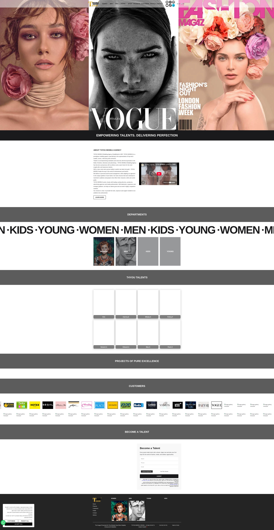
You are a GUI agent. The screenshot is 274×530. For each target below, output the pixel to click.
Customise (11, 521)
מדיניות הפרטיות (173, 484)
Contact (159, 3)
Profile (153, 3)
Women (104, 3)
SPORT (130, 3)
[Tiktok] (170, 5)
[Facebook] (167, 2)
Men (111, 3)
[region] (18, 515)
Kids (116, 3)
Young (123, 3)
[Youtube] (167, 5)
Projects (136, 3)
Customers (145, 3)
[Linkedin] (173, 2)
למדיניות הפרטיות (146, 480)
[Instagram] (170, 2)
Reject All (25, 521)
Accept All (19, 524)
